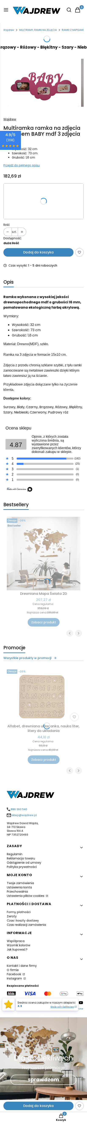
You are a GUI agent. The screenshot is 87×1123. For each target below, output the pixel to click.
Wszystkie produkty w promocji (27, 658)
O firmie (13, 970)
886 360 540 (19, 809)
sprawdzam (43, 1079)
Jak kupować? (17, 949)
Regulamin (14, 854)
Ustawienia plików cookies (26, 896)
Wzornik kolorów (18, 945)
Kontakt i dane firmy (22, 966)
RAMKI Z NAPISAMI (73, 30)
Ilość (6, 225)
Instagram (15, 978)
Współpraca (15, 941)
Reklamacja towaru (21, 858)
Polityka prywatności (22, 867)
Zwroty (12, 916)
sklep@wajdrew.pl (24, 815)
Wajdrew (8, 30)
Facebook (14, 974)
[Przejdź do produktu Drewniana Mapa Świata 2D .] (43, 553)
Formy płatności (19, 912)
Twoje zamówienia (20, 883)
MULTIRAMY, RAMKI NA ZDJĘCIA (38, 30)
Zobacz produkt (43, 622)
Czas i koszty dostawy (23, 920)
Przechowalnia (17, 891)
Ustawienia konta (19, 887)
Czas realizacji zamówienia (26, 925)
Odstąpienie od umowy (24, 862)
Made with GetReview (62, 1006)
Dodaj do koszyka (38, 252)
